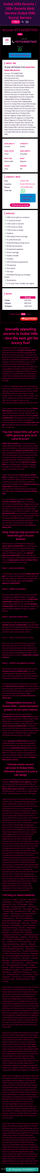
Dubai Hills (30, 67)
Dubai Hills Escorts (12, 70)
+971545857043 (26, 42)
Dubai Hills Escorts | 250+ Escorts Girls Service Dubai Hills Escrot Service (20, 11)
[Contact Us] (27, 22)
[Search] (23, 22)
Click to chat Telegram (20, 55)
